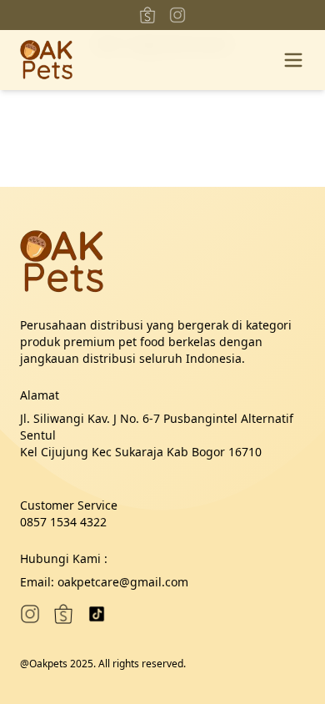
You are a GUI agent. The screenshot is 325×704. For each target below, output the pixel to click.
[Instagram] (177, 15)
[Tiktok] (97, 614)
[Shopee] (147, 15)
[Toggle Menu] (293, 60)
